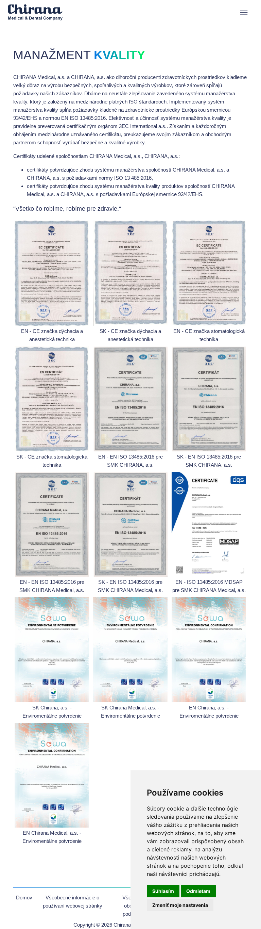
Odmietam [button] (198, 891)
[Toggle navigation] (244, 12)
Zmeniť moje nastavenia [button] (180, 905)
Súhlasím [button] (163, 891)
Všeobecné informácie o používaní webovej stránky (72, 902)
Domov (24, 897)
